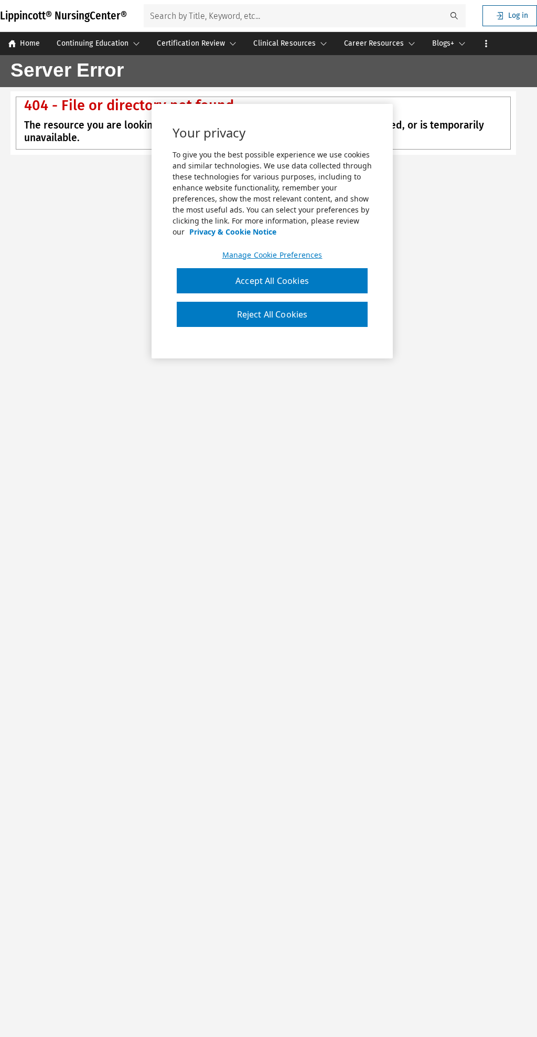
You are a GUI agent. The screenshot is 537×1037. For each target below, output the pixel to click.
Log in (518, 15)
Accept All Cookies (272, 281)
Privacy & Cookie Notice (232, 232)
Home (30, 43)
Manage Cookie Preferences (272, 255)
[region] (272, 231)
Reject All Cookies (272, 314)
